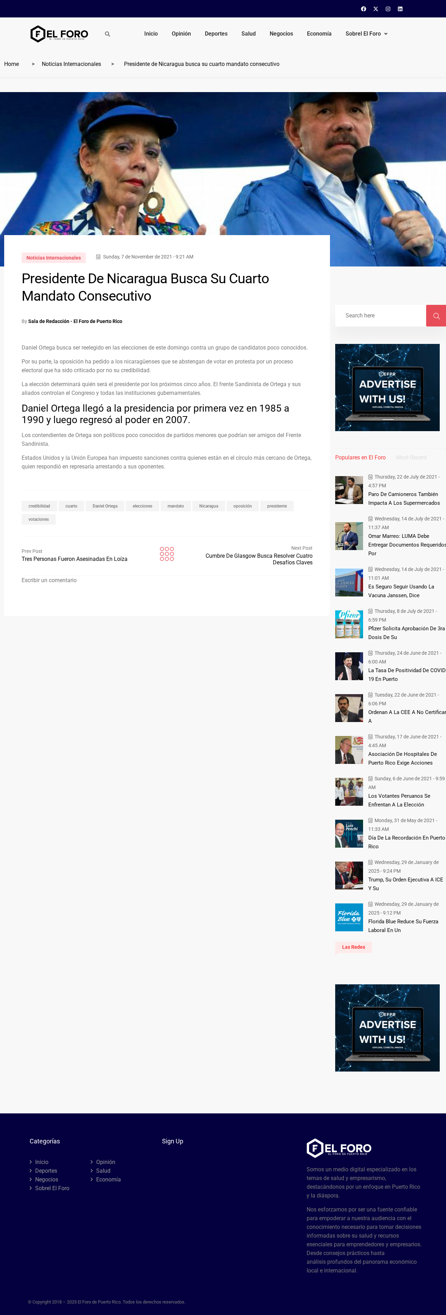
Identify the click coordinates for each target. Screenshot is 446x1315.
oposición (242, 506)
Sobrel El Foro (363, 33)
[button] (366, 34)
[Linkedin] (400, 8)
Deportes (216, 33)
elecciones (142, 506)
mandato (176, 506)
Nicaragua (208, 506)
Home (11, 64)
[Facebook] (364, 8)
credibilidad (39, 506)
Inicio (151, 33)
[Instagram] (388, 8)
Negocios (281, 33)
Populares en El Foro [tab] (360, 457)
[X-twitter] (376, 8)
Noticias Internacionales (71, 64)
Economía (319, 33)
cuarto (71, 506)
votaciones (39, 519)
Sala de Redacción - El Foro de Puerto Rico (75, 321)
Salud (248, 33)
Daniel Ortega (105, 506)
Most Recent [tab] (411, 457)
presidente (277, 506)
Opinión (181, 33)
